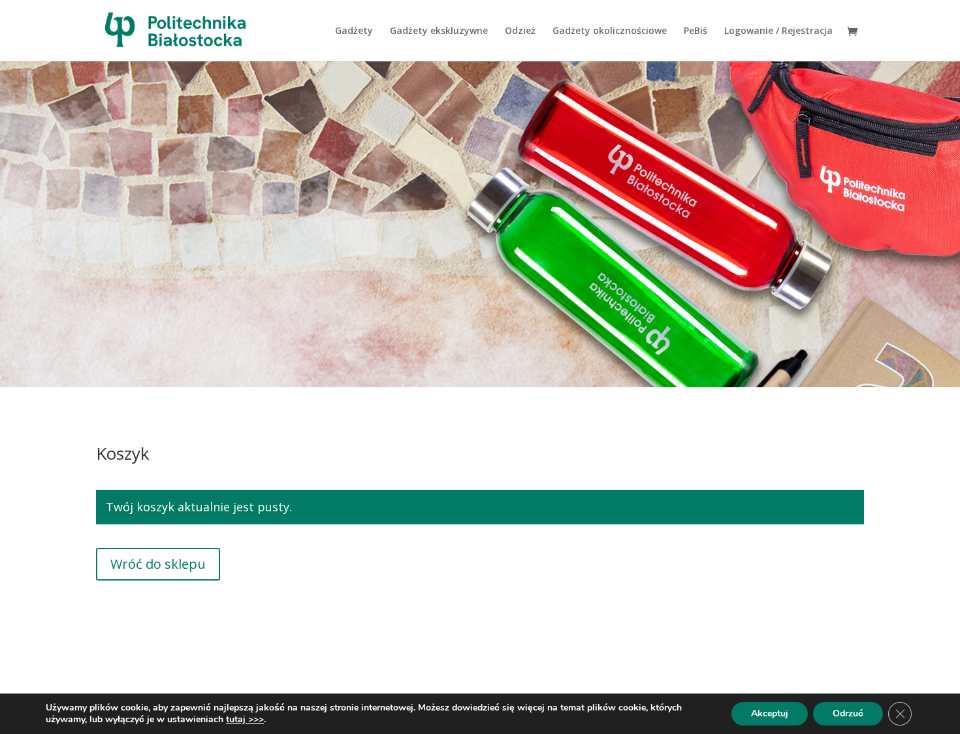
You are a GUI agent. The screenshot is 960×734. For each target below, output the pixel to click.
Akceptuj (769, 713)
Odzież (520, 31)
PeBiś (695, 31)
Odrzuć (848, 713)
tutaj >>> (245, 720)
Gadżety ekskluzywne (439, 31)
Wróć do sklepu (158, 564)
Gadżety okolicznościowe (609, 31)
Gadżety (354, 31)
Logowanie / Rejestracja (778, 31)
